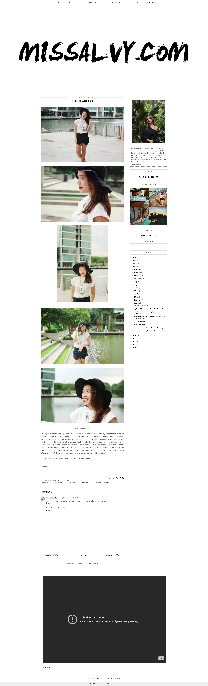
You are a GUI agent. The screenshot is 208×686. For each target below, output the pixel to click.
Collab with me (94, 2)
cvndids (88, 428)
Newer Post (52, 555)
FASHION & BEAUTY (72, 482)
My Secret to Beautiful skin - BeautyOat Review (150, 309)
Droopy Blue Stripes (141, 306)
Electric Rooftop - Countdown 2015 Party (148, 328)
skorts (106, 482)
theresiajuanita (51, 498)
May (135, 291)
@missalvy (46, 667)
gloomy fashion (96, 482)
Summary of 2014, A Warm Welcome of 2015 (150, 331)
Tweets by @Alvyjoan (148, 235)
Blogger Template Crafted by (104, 684)
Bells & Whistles (139, 325)
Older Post (113, 555)
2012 (134, 341)
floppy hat (84, 482)
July (135, 285)
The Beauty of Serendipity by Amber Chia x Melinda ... (149, 313)
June (136, 288)
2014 (134, 335)
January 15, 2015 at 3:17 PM (67, 498)
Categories (116, 2)
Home (58, 2)
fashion (61, 482)
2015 (134, 267)
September (138, 279)
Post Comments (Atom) (88, 564)
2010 (134, 348)
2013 (134, 338)
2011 (134, 344)
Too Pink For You (140, 322)
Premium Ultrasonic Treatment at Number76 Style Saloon (149, 318)
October (137, 276)
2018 (134, 258)
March (136, 297)
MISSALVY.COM (100, 678)
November (138, 273)
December (138, 269)
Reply (48, 511)
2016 (134, 264)
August (136, 282)
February (137, 300)
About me (74, 2)
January (137, 303)
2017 (134, 261)
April (136, 294)
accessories (52, 482)
